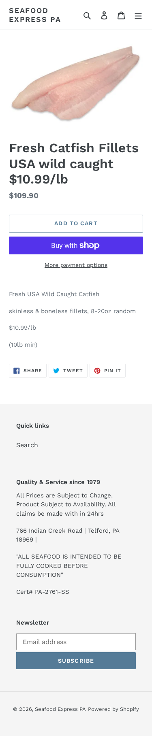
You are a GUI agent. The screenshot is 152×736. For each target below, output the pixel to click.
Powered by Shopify (113, 709)
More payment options (76, 265)
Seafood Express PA (35, 14)
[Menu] (138, 15)
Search (27, 445)
